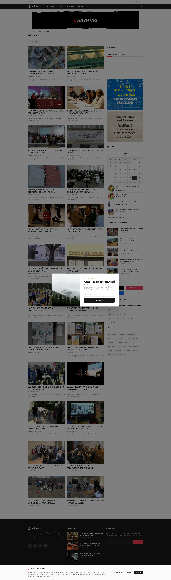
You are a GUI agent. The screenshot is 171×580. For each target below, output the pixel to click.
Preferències (118, 572)
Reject (129, 572)
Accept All (138, 572)
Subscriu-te (99, 300)
